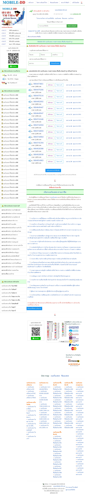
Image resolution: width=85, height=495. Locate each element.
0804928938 (38, 154)
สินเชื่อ (45, 279)
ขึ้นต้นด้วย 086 (57, 464)
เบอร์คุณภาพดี (18, 33)
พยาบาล (30, 226)
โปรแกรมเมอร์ (72, 264)
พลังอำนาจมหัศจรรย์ (11, 217)
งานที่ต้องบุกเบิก (45, 295)
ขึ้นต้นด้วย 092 (68, 397)
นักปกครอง (48, 241)
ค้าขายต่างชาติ (46, 264)
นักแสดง (51, 247)
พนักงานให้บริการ (56, 226)
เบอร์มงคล (58, 18)
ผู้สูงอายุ (62, 291)
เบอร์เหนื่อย (17, 41)
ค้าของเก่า (52, 285)
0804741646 (38, 119)
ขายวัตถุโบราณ (44, 285)
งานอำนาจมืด (43, 258)
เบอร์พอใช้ (17, 38)
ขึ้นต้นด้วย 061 (57, 393)
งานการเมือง (55, 241)
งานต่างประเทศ (72, 262)
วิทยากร (69, 235)
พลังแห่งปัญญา (9, 238)
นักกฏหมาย (66, 276)
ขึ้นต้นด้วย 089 (57, 477)
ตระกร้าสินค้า (65, 2)
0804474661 (38, 84)
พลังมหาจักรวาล (9, 220)
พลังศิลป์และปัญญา (10, 252)
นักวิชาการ (76, 218)
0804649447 (38, 107)
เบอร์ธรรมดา (17, 36)
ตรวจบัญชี (42, 270)
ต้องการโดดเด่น (55, 230)
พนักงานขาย (36, 226)
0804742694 (38, 125)
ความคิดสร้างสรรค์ (67, 295)
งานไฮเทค (34, 262)
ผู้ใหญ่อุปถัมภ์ (63, 241)
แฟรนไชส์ (57, 262)
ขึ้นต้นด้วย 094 (68, 406)
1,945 (36, 86)
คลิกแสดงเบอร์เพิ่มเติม (53, 170)
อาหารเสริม (59, 249)
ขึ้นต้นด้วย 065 (57, 410)
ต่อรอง (56, 235)
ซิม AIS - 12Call (12, 75)
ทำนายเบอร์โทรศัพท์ (72, 487)
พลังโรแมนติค (9, 224)
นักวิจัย (61, 276)
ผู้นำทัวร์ (40, 238)
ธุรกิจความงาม (32, 249)
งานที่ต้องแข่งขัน (36, 230)
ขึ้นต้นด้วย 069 (57, 427)
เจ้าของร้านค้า (50, 224)
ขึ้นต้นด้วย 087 (57, 468)
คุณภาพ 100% (77, 85)
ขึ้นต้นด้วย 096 (68, 414)
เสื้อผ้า (46, 249)
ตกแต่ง (79, 247)
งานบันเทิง (34, 247)
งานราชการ (34, 241)
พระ (45, 291)
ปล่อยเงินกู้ (72, 279)
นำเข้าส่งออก (37, 264)
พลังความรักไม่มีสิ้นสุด (11, 263)
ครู (67, 218)
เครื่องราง (58, 285)
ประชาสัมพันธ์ (62, 235)
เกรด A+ (4, 30)
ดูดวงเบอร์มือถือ (70, 489)
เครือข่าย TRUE (31, 397)
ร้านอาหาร (66, 249)
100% (14, 30)
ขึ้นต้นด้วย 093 (68, 402)
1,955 (36, 92)
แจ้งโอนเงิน (75, 2)
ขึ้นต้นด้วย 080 (57, 438)
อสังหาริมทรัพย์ (74, 253)
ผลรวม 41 (79, 397)
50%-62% (14, 41)
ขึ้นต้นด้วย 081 (57, 443)
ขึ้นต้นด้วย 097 (68, 419)
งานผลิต (47, 255)
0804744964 (38, 137)
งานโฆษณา (65, 247)
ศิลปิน (39, 247)
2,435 (36, 128)
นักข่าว (51, 276)
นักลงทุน (66, 253)
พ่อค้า (45, 226)
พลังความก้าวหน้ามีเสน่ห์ (12, 266)
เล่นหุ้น (78, 279)
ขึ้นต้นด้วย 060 (57, 389)
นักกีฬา (62, 230)
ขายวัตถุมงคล (35, 285)
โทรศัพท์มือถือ (46, 266)
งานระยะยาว (45, 253)
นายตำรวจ (34, 243)
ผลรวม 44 (79, 410)
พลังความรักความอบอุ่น (12, 213)
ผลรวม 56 (79, 453)
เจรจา (51, 235)
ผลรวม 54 (79, 444)
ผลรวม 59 (79, 466)
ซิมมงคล (64, 18)
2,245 (36, 133)
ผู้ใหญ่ (57, 291)
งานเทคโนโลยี (64, 264)
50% (14, 44)
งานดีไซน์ (30, 297)
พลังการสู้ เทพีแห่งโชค (11, 231)
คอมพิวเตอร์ (31, 266)
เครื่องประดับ (52, 249)
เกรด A (4, 33)
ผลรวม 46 (79, 419)
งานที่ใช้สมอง (42, 218)
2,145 (36, 110)
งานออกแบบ (72, 247)
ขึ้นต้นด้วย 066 (57, 414)
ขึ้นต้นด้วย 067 (57, 419)
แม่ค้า (49, 226)
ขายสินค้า (64, 224)
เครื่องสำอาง (40, 249)
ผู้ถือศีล (49, 291)
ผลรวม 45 (79, 414)
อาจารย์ (70, 218)
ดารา (42, 247)
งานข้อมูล (34, 276)
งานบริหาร (34, 224)
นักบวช (53, 291)
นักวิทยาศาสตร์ (37, 220)
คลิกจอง (50, 85)
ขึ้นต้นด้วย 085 (57, 460)
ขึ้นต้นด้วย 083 (57, 451)
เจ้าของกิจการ (42, 224)
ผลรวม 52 (79, 440)
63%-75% (14, 38)
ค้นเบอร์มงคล (54, 2)
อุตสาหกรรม (41, 255)
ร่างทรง (38, 287)
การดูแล (78, 224)
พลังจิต (30, 287)
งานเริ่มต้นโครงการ (56, 295)
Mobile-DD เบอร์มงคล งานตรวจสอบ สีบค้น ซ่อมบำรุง (55, 42)
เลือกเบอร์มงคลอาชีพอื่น (34, 36)
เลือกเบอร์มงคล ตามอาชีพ (55, 192)
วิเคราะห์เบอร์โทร (42, 2)
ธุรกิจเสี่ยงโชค (65, 258)
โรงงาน (35, 255)
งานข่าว (39, 276)
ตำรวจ (66, 230)
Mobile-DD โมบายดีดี (34, 31)
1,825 (36, 157)
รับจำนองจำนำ (52, 279)
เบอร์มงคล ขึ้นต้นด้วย (10, 95)
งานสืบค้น (48, 270)
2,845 (36, 104)
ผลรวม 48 (79, 427)
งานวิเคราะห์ (59, 220)
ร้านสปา (72, 249)
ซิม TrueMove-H (12, 83)
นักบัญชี (56, 276)
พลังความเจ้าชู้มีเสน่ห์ (11, 210)
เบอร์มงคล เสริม (9, 286)
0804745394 (38, 143)
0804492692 (38, 101)
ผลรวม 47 (79, 423)
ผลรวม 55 (79, 449)
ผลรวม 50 (79, 432)
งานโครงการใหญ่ (36, 253)
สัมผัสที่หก (69, 285)
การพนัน (57, 258)
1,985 (36, 98)
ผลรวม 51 (79, 436)
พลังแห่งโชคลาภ (10, 234)
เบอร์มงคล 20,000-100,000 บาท (44, 393)
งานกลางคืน (34, 258)
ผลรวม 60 (79, 470)
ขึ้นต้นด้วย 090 (68, 389)
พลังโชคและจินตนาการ (12, 259)
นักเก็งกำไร (65, 279)
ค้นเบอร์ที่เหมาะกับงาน (34, 308)
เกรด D (4, 41)
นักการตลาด (57, 247)
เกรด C (4, 38)
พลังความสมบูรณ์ (10, 242)
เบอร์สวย (8, 274)
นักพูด (48, 235)
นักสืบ (53, 270)
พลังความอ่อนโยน (10, 270)
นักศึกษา (63, 218)
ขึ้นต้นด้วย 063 (57, 402)
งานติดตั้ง (67, 270)
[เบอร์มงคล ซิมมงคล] (14, 2)
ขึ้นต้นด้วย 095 (68, 410)
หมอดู (33, 287)
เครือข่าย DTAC (31, 393)
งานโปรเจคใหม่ (35, 295)
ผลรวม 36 (79, 389)
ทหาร (70, 230)
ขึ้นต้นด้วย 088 (57, 472)
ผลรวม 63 (79, 474)
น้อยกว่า (11, 44)
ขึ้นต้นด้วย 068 (57, 423)
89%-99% (15, 33)
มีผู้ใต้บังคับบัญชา (73, 241)
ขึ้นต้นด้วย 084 (57, 455)
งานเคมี (53, 220)
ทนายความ (75, 230)
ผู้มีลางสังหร (76, 285)
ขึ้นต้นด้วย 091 (68, 393)
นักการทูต (74, 235)
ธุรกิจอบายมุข (51, 258)
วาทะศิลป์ (64, 238)
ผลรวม (69, 85)
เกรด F (4, 44)
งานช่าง (62, 270)
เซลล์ (41, 226)
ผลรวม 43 (79, 406)
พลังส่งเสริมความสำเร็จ (11, 227)
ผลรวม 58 (79, 461)
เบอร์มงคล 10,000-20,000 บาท (43, 400)
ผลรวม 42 (79, 402)
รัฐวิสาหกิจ (41, 241)
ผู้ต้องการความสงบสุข (37, 291)
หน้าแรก (31, 2)
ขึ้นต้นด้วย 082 (57, 447)
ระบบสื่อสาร (38, 266)
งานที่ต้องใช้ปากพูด (55, 238)
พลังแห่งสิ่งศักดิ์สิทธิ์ (10, 256)
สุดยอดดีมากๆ (15, 30)
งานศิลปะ (78, 249)
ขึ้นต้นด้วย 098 (68, 423)
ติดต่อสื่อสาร (42, 235)
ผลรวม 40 (79, 393)
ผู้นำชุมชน (35, 238)
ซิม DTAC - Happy (12, 79)
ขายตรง (48, 262)
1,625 (36, 151)
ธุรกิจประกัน (64, 262)
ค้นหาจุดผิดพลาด (36, 272)
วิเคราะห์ (59, 85)
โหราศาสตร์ (44, 287)
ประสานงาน (34, 235)
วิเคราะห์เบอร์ (72, 26)
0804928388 (38, 149)
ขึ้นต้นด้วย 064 (57, 406)
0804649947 (38, 113)
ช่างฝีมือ (72, 270)
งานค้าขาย (58, 224)
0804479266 (38, 90)
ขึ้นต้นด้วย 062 (57, 397)
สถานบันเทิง (73, 258)
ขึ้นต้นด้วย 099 (68, 427)
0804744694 (38, 131)
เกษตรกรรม (53, 255)
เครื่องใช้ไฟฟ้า (55, 264)
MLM (52, 262)
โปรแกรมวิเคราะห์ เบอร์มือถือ (45, 18)
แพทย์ (48, 220)
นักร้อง (46, 247)
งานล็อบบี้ (46, 238)
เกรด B (4, 36)
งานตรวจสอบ (35, 270)
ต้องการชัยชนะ (45, 230)
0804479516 (38, 96)
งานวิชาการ (34, 218)
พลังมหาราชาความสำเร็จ (12, 245)
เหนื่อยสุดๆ (18, 44)
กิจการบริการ (72, 224)
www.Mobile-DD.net (61, 10)
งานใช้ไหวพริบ (51, 218)
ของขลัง (63, 285)
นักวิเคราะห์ (45, 276)
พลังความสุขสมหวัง (10, 249)
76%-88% (14, 36)
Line (75, 14)
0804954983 (38, 160)
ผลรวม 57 (79, 457)
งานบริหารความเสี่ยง (37, 279)
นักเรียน (58, 218)
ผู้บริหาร (44, 220)
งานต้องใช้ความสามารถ (57, 253)
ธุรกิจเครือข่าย (41, 262)
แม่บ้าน (66, 291)
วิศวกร (57, 270)
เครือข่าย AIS (30, 389)
